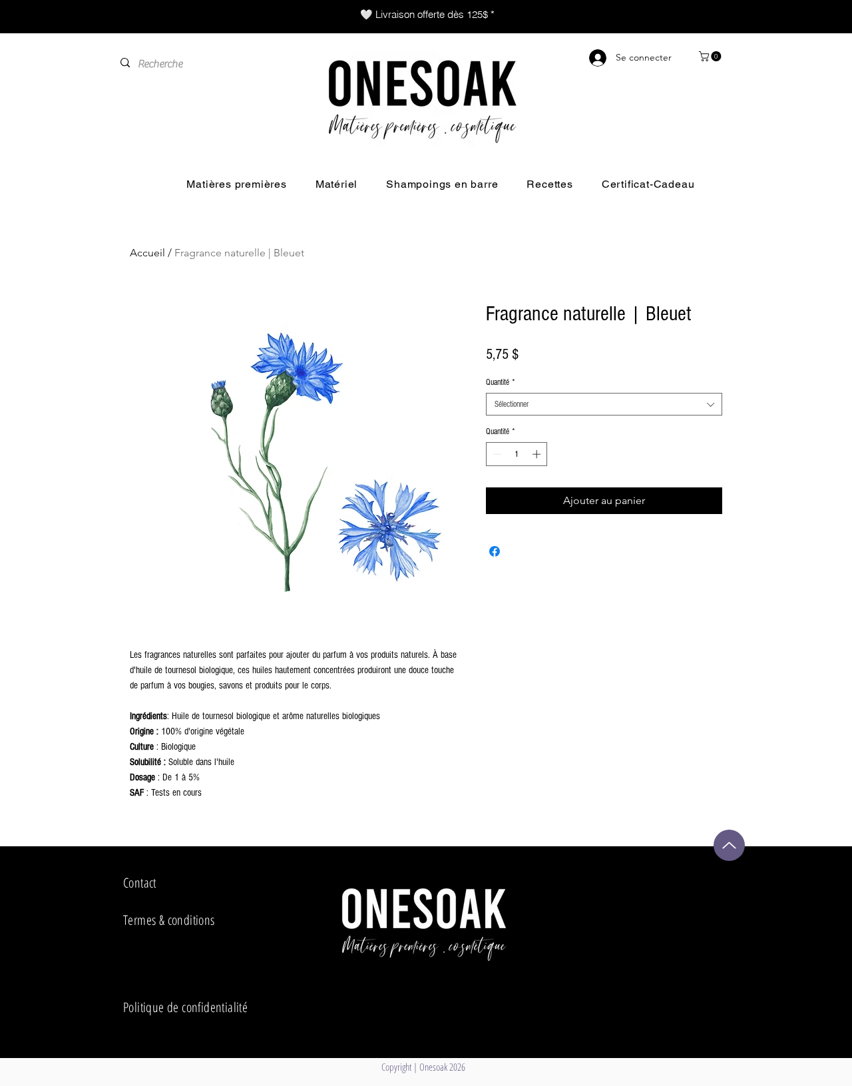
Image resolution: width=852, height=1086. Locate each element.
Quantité (500, 382)
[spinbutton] (517, 454)
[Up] (729, 845)
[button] (711, 56)
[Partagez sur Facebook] (495, 551)
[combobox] (604, 404)
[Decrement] (496, 454)
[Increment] (538, 454)
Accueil (147, 252)
